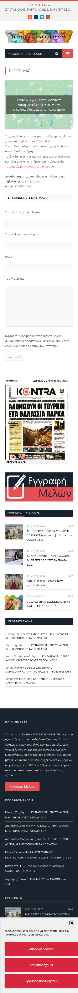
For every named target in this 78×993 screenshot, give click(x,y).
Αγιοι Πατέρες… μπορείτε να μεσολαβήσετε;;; (45, 583)
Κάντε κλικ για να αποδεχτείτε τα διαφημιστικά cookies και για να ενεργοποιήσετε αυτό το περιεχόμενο (39, 104)
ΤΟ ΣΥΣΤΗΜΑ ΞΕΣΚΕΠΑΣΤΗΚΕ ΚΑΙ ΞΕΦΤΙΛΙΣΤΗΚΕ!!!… (48, 604)
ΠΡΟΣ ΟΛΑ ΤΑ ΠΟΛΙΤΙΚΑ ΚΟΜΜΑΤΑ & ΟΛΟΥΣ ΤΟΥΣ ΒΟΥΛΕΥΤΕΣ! (34, 681)
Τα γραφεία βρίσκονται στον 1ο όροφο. (29, 166)
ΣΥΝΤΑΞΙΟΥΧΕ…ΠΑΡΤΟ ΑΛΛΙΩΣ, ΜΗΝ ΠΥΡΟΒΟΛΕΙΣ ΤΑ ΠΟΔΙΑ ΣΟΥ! (40, 9)
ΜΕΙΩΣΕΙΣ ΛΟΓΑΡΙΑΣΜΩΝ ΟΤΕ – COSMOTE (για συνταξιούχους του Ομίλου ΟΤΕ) (49, 535)
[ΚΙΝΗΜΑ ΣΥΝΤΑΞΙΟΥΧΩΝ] (39, 35)
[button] (71, 923)
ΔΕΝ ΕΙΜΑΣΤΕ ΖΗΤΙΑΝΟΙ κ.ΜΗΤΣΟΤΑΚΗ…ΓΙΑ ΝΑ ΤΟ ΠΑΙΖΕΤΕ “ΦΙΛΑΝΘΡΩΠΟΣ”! (38, 670)
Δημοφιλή (33, 513)
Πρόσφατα (14, 513)
